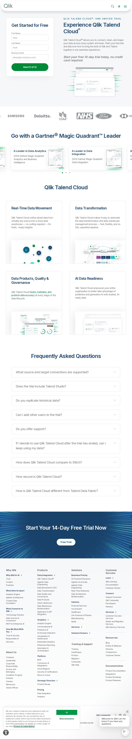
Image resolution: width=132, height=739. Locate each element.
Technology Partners (15, 615)
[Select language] (119, 6)
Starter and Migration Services (114, 622)
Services (10, 642)
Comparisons (111, 652)
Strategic (46, 680)
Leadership (11, 660)
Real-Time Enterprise (80, 591)
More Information (67, 718)
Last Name (15, 43)
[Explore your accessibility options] (6, 732)
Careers (9, 681)
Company (10, 657)
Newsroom (10, 684)
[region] (41, 718)
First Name (15, 33)
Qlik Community (112, 600)
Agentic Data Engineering (42, 583)
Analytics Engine (13, 594)
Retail (73, 621)
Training (74, 649)
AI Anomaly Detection (46, 633)
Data (45, 575)
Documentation (112, 585)
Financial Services (79, 606)
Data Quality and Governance (44, 595)
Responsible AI (12, 638)
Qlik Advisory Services (115, 627)
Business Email (17, 53)
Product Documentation (116, 671)
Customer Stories (113, 588)
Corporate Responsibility (12, 664)
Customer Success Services (114, 617)
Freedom (10, 585)
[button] (66, 372)
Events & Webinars (114, 646)
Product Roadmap (113, 677)
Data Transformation (46, 591)
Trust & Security (12, 635)
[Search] (113, 6)
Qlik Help (75, 665)
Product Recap (43, 684)
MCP (39, 660)
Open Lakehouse (44, 603)
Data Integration (44, 693)
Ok (67, 712)
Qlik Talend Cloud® (45, 579)
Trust (8, 579)
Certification (76, 652)
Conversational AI (44, 626)
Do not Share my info (85, 723)
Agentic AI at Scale (79, 582)
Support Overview (113, 597)
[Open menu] (125, 6)
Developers (111, 603)
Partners (9, 678)
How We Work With (14, 630)
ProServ (74, 655)
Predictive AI (42, 630)
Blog (108, 643)
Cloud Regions (43, 669)
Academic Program (14, 675)
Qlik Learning (111, 582)
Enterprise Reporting (46, 645)
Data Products (43, 600)
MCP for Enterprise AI (15, 624)
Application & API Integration (44, 613)
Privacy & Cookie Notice (24, 726)
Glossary (109, 649)
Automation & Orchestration (43, 649)
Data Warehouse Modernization (44, 607)
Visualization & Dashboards (43, 637)
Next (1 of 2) (30, 67)
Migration (75, 658)
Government (76, 609)
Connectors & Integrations (43, 664)
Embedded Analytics (46, 642)
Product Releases (113, 680)
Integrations (111, 674)
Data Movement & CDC (47, 588)
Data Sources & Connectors (12, 619)
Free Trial (66, 542)
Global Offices (12, 688)
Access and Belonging (11, 670)
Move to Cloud (43, 675)
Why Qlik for (12, 575)
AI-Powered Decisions (80, 579)
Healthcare (76, 612)
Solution (79, 633)
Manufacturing (77, 618)
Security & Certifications (47, 672)
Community (76, 662)
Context (9, 582)
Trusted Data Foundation (11, 602)
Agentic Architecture (14, 597)
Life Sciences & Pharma (81, 615)
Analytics (41, 696)
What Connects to (14, 610)
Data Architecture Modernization (78, 595)
